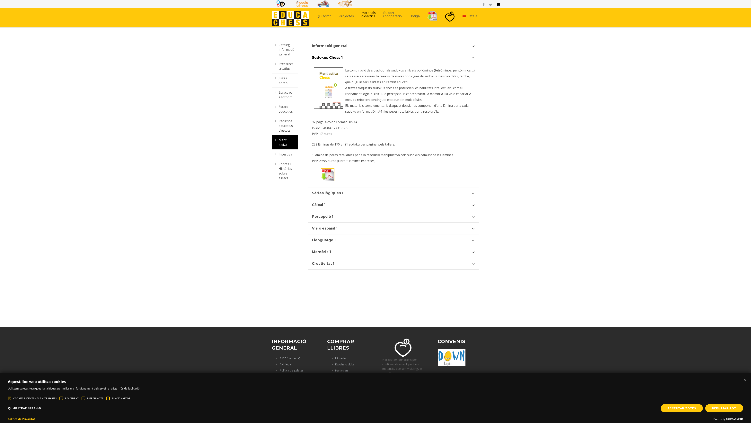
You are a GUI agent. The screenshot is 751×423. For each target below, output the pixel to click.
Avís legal (286, 364)
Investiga (285, 154)
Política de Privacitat (21, 419)
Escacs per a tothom (286, 94)
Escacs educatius (286, 109)
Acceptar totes (681, 408)
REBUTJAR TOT (724, 408)
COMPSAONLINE (734, 419)
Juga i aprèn (283, 80)
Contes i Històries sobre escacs (285, 171)
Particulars (342, 370)
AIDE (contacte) (290, 358)
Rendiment (72, 398)
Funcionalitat (121, 398)
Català (472, 16)
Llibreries (341, 358)
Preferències (95, 398)
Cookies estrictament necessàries (35, 398)
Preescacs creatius (286, 66)
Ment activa (283, 142)
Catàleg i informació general (287, 49)
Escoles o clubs (345, 364)
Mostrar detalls (27, 408)
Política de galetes (292, 370)
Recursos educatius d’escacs (286, 126)
